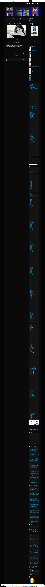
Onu (24, 6)
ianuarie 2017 (31, 231)
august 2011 (31, 295)
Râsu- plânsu (31, 402)
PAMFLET (31, 378)
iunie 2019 (31, 201)
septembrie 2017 (32, 223)
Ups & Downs (31, 414)
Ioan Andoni (31, 116)
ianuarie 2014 (31, 265)
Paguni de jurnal (32, 377)
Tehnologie (31, 411)
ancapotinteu (31, 93)
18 (31, 42)
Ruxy (30, 145)
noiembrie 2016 (31, 233)
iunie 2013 (31, 272)
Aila (32, 52)
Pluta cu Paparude (32, 137)
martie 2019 (31, 204)
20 (34, 42)
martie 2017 (31, 229)
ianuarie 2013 (31, 277)
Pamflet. (31, 379)
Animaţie (31, 326)
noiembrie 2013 (31, 267)
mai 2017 (31, 227)
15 (37, 41)
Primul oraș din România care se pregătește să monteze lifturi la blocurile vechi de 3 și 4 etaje (34, 542)
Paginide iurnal (31, 373)
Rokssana (31, 144)
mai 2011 (31, 298)
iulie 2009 (31, 321)
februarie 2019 (31, 205)
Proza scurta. (31, 392)
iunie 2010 (31, 310)
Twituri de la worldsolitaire (32, 567)
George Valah (31, 115)
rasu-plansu (31, 399)
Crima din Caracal (37, 66)
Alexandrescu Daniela (32, 87)
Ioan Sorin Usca (32, 117)
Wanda (31, 418)
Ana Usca (31, 91)
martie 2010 (31, 313)
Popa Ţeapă (31, 139)
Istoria (31, 350)
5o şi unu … (15, 6)
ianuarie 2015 (31, 253)
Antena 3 (32, 533)
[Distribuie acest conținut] (29, 428)
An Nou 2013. (12, 60)
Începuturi (31, 327)
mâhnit (22, 60)
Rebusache (31, 142)
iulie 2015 (31, 247)
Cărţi (30, 332)
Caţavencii (32, 524)
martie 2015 (31, 251)
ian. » (31, 44)
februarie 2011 (31, 301)
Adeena (31, 85)
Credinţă (31, 330)
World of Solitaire (34, 50)
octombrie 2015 (31, 244)
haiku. (30, 349)
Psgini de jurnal (31, 398)
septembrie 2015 (32, 245)
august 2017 (31, 224)
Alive (30, 90)
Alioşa (31, 89)
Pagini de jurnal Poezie (32, 366)
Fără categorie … (32, 348)
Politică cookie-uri (19, 585)
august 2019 (31, 199)
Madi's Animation (32, 122)
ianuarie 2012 (31, 290)
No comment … (32, 357)
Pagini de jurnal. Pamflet (32, 368)
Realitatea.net (33, 529)
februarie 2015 (31, 252)
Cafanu (31, 328)
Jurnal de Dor (31, 352)
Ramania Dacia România (32, 141)
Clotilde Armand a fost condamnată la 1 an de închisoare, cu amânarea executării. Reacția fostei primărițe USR (34, 553)
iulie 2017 (31, 225)
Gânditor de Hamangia (32, 114)
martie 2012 (31, 288)
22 (37, 42)
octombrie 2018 (31, 209)
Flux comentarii (31, 171)
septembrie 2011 (32, 294)
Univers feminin (32, 413)
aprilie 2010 (31, 312)
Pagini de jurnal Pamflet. (32, 365)
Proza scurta (31, 391)
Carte (30, 329)
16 (38, 41)
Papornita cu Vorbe (32, 134)
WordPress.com (31, 172)
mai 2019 (31, 202)
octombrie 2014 (31, 256)
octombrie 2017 (31, 222)
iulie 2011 (31, 296)
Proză (30, 393)
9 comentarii (25, 59)
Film (30, 346)
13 (34, 41)
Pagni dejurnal (31, 376)
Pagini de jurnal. (32, 367)
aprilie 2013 (31, 274)
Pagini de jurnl (31, 370)
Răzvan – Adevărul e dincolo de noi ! (34, 146)
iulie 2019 (31, 200)
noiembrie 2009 (31, 317)
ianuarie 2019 (31, 206)
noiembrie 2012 (31, 279)
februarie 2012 (31, 289)
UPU (30, 415)
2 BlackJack (31, 84)
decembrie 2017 (31, 220)
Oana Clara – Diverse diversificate (33, 132)
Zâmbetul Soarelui (32, 155)
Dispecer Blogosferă (32, 105)
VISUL (31, 194)
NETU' (31, 356)
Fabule (31, 345)
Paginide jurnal (31, 374)
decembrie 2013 (31, 266)
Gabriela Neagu (31, 112)
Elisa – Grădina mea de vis (33, 106)
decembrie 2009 (31, 316)
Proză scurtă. (31, 396)
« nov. (30, 44)
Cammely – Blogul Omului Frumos (34, 95)
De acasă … (31, 333)
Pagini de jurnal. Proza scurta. (33, 369)
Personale (16, 59)
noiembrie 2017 (31, 221)
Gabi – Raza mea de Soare (33, 110)
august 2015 (31, 246)
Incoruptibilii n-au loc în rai (33, 444)
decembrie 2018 (31, 207)
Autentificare (31, 169)
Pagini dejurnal (31, 372)
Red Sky (31, 143)
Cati (31, 432)
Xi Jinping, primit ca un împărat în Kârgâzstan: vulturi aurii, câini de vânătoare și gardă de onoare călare (33, 536)
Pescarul (31, 135)
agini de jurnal (31, 325)
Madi (21, 6)
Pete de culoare (31, 136)
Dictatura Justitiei (32, 104)
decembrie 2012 (31, 278)
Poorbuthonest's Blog (32, 138)
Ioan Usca (31, 118)
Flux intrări (31, 170)
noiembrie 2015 (31, 243)
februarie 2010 (31, 314)
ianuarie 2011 (31, 302)
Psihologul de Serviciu (32, 140)
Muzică (31, 355)
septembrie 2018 (32, 210)
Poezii (30, 388)
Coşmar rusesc (31, 195)
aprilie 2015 (31, 250)
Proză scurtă (31, 395)
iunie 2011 (31, 297)
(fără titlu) (31, 178)
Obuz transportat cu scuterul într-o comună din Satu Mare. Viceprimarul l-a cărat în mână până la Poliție (34, 461)
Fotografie (31, 347)
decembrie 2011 (31, 291)
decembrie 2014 (31, 254)
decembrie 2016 (31, 232)
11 (31, 41)
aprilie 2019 (31, 203)
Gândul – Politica (34, 485)
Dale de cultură (31, 103)
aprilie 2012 (31, 287)
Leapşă (31, 353)
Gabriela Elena (31, 111)
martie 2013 (31, 275)
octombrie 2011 (31, 293)
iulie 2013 (31, 271)
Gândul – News (33, 446)
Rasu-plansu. (31, 400)
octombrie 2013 (31, 268)
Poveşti (31, 390)
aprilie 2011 (31, 299)
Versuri (31, 416)
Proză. (31, 397)
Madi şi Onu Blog (32, 3)
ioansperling (33, 66)
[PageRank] (30, 20)
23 (38, 42)
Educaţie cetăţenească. (32, 343)
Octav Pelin (31, 133)
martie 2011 (31, 300)
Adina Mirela (31, 86)
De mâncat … (31, 334)
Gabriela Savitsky (32, 113)
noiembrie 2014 (31, 255)
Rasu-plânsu (31, 401)
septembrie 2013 (32, 269)
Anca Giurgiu (31, 92)
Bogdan (31, 94)
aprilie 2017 (31, 228)
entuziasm (15, 60)
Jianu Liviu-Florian (32, 351)
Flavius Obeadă (31, 107)
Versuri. (31, 417)
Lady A (31, 119)
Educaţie (31, 342)
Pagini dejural (31, 371)
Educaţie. (31, 344)
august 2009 (31, 320)
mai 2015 (31, 249)
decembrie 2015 (31, 242)
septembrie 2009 (32, 319)
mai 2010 (31, 311)
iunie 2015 (31, 248)
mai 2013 (31, 273)
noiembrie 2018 (31, 208)
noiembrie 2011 (31, 292)
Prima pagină (9, 6)
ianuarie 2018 (31, 219)
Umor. (31, 412)
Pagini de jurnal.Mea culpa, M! (13, 24)
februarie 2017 (31, 230)
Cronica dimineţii (32, 331)
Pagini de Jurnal (13, 59)
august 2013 (31, 270)
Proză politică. (31, 394)
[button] (16, 31)
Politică (31, 389)
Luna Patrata (31, 120)
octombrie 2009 (31, 318)
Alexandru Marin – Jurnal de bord (33, 88)
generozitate (18, 60)
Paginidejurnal (31, 375)
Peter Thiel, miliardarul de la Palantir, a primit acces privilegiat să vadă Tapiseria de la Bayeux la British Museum (34, 547)
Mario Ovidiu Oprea (32, 123)
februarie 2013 (31, 276)
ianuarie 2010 (31, 315)
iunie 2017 (31, 226)
